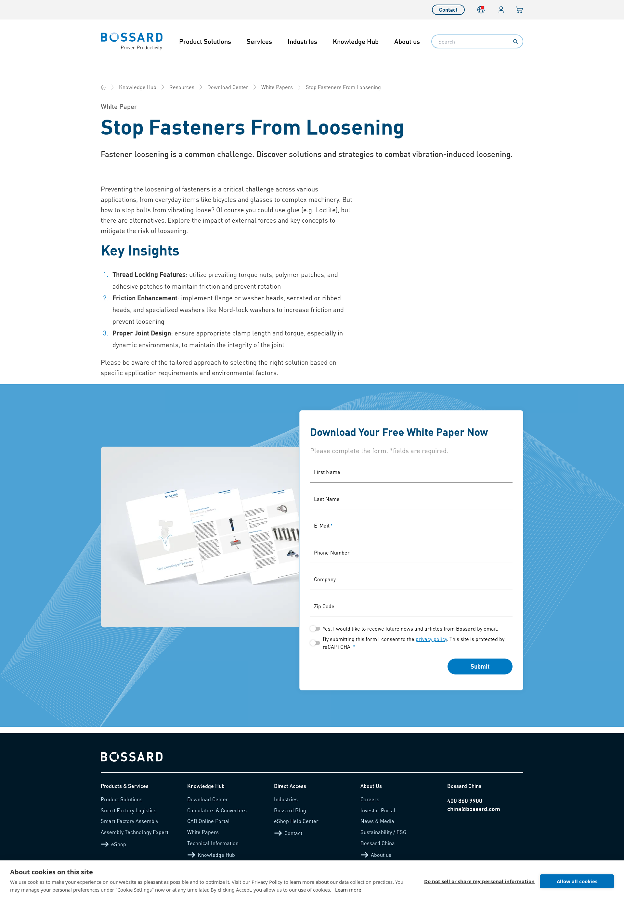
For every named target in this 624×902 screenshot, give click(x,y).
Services (259, 41)
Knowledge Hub (356, 41)
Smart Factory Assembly (129, 820)
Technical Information (213, 843)
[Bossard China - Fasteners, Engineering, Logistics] (103, 87)
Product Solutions (205, 41)
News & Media (377, 820)
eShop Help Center (296, 820)
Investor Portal (378, 810)
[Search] (515, 41)
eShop (118, 844)
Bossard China (377, 843)
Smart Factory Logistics (128, 810)
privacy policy (431, 638)
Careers (369, 799)
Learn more (348, 889)
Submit (480, 666)
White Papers (277, 87)
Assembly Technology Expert (134, 832)
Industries (302, 41)
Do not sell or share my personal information (479, 881)
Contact (448, 9)
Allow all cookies (577, 881)
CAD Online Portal (208, 820)
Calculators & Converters (217, 810)
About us (407, 41)
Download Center (227, 87)
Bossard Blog (290, 810)
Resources (181, 87)
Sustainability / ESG (383, 832)
